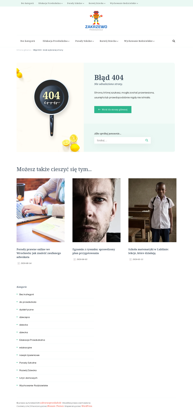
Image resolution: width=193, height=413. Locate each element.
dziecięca (24, 317)
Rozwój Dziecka (96, 3)
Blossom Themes (55, 406)
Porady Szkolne (74, 3)
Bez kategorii (27, 3)
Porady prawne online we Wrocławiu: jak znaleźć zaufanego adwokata (39, 253)
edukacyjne (25, 347)
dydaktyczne (26, 309)
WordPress (86, 406)
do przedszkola (27, 302)
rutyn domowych (28, 378)
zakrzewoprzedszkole (50, 402)
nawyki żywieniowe (29, 355)
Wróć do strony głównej (114, 109)
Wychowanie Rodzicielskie (123, 3)
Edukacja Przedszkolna (49, 3)
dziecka (23, 325)
